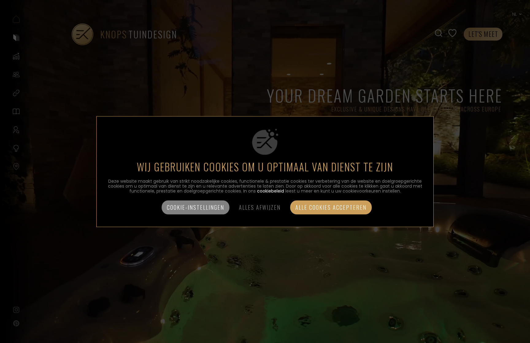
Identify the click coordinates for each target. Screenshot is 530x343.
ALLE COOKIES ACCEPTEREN (331, 207)
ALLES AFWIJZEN (260, 207)
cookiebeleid (270, 191)
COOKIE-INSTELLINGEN (195, 207)
